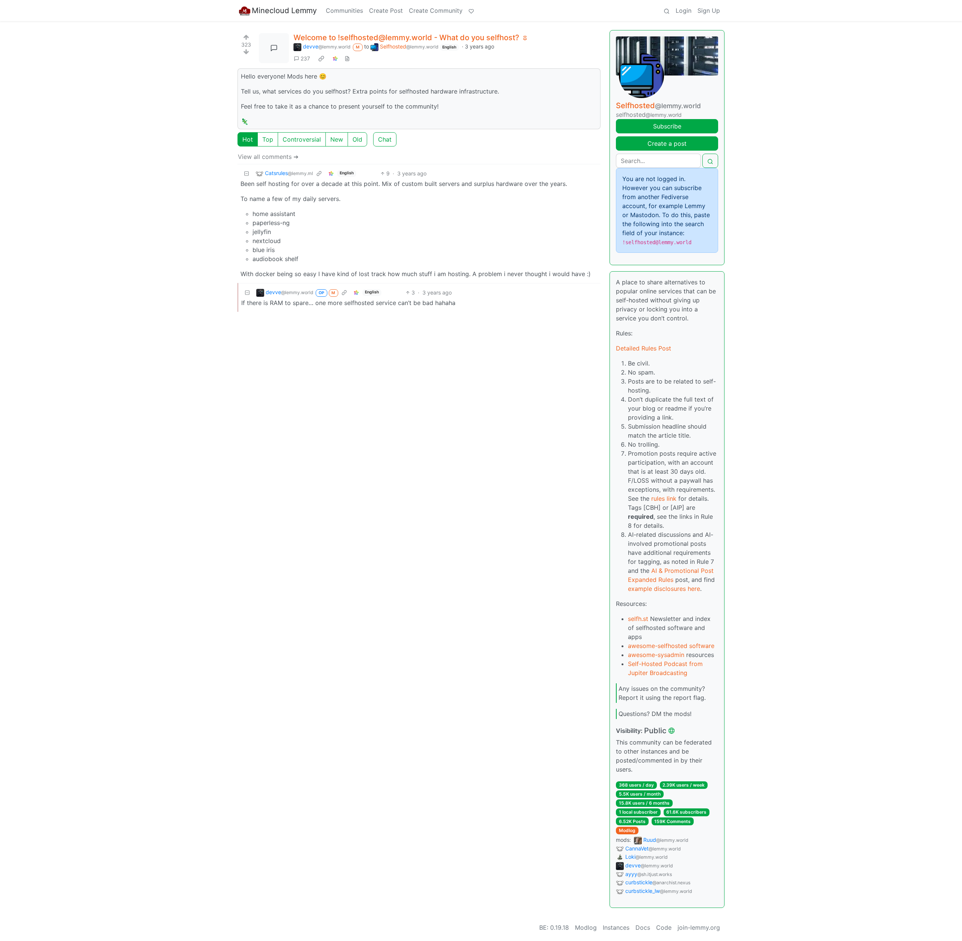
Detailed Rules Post (643, 348)
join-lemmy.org (699, 927)
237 (305, 58)
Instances (616, 927)
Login (683, 10)
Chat (385, 139)
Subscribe (667, 126)
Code (664, 927)
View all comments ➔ (268, 156)
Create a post (667, 143)
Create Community (436, 10)
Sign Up (708, 10)
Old (357, 139)
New (336, 139)
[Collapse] (246, 173)
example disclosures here (664, 588)
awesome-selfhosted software (671, 645)
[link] (321, 58)
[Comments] (274, 48)
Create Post (386, 10)
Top (267, 139)
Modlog (627, 830)
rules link (663, 498)
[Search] (667, 10)
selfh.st (638, 618)
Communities (344, 10)
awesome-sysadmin (656, 655)
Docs (642, 927)
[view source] (347, 58)
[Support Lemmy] (471, 10)
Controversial (302, 139)
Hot (247, 139)
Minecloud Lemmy (284, 10)
